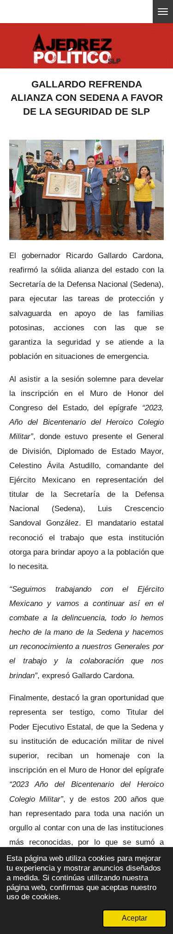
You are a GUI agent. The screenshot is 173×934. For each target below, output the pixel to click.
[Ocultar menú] (163, 11)
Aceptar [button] (134, 918)
